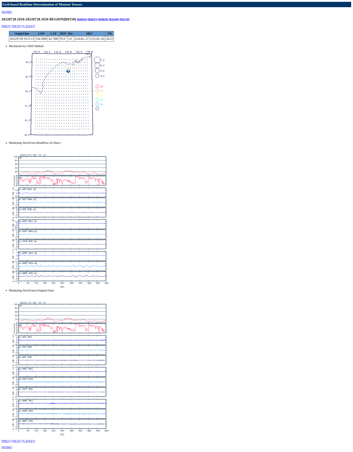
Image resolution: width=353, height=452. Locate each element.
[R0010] (82, 19)
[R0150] (124, 19)
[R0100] (114, 19)
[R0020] (103, 19)
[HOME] (6, 12)
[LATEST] (28, 26)
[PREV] (6, 26)
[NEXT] (17, 26)
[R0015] (92, 19)
